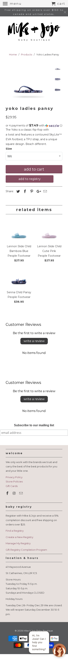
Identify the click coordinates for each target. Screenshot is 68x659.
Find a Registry (15, 530)
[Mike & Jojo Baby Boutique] (34, 32)
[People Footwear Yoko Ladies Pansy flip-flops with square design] (28, 82)
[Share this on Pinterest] (31, 191)
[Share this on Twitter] (18, 191)
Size (9, 148)
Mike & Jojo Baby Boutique (38, 630)
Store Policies (14, 481)
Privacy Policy (14, 477)
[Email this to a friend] (45, 191)
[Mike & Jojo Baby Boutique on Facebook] (8, 493)
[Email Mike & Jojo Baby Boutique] (21, 493)
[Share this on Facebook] (24, 191)
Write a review (34, 341)
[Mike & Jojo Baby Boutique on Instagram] (14, 493)
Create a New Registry (19, 537)
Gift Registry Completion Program (26, 549)
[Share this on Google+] (38, 191)
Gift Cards (12, 486)
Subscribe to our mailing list (34, 425)
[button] (34, 125)
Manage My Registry (18, 543)
